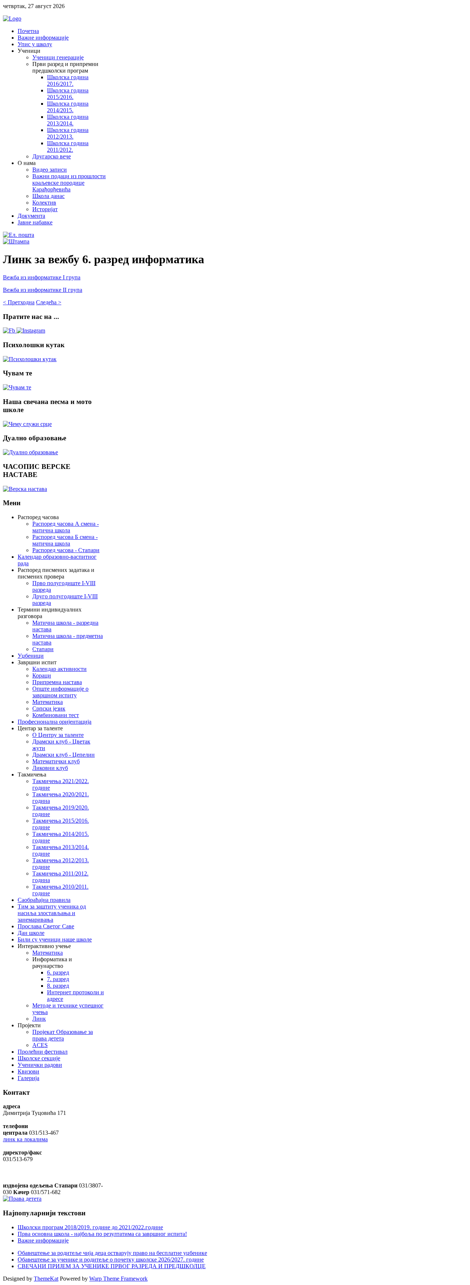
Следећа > (48, 302)
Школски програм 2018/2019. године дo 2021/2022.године (90, 1227)
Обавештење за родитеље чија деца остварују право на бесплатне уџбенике (112, 1253)
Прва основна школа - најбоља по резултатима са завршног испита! (102, 1234)
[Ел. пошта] (18, 235)
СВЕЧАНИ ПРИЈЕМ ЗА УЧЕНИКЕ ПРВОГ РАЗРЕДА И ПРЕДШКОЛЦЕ (112, 1266)
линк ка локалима (25, 1139)
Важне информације (43, 1240)
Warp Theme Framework (118, 1278)
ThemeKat (46, 1278)
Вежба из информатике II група (42, 290)
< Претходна (19, 302)
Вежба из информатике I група (41, 277)
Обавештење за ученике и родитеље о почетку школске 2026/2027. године (111, 1259)
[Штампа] (16, 241)
